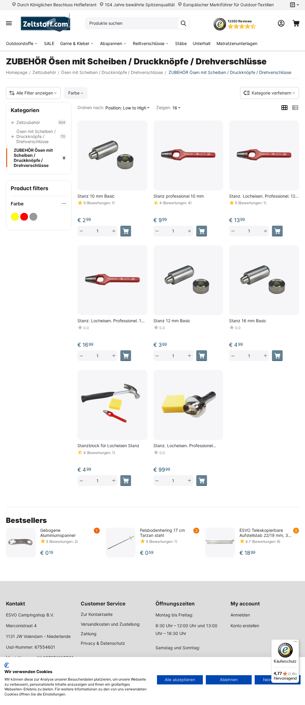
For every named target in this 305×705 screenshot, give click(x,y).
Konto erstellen (245, 625)
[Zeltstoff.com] (48, 23)
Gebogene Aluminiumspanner (58, 533)
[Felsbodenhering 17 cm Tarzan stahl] (121, 542)
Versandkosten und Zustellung (110, 624)
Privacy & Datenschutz (103, 643)
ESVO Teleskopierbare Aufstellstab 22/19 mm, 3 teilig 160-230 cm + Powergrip (263, 533)
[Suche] (183, 23)
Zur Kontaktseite (97, 614)
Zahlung (89, 633)
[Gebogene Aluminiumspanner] (21, 542)
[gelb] (15, 217)
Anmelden (240, 614)
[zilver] (33, 217)
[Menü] (295, 643)
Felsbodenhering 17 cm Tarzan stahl (162, 533)
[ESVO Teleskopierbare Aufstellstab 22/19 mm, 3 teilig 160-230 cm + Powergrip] (220, 542)
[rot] (24, 217)
